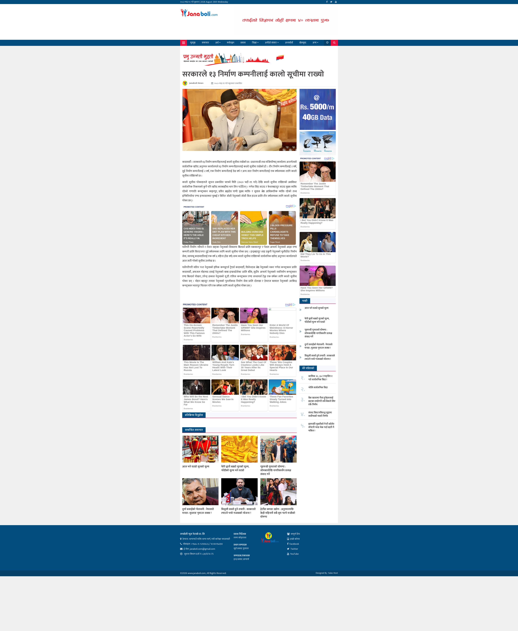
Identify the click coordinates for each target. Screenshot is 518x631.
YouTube (294, 554)
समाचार (205, 43)
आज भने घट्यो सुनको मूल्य (195, 466)
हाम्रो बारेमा (295, 539)
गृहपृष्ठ (192, 43)
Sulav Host (333, 573)
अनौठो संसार (271, 43)
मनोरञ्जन (230, 43)
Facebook (294, 544)
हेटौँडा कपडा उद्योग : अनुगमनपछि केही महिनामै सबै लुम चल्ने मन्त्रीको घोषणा (277, 513)
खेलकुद (302, 43)
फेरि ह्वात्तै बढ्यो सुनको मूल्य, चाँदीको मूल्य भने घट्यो (235, 468)
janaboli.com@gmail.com (202, 549)
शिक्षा (254, 43)
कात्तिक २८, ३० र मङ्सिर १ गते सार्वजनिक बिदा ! (320, 378)
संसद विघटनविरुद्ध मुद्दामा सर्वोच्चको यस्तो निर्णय (320, 414)
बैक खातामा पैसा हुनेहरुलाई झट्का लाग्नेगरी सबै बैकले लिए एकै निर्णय (321, 401)
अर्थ (217, 43)
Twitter (294, 549)
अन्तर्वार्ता (289, 43)
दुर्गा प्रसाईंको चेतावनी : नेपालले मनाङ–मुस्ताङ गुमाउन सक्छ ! (198, 511)
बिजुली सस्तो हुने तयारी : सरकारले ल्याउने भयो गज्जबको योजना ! (238, 511)
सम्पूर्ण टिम (295, 534)
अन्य (314, 43)
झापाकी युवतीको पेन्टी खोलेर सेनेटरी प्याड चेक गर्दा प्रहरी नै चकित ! (321, 427)
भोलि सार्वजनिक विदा (318, 388)
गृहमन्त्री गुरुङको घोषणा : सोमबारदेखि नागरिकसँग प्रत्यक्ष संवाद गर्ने (275, 470)
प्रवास (243, 43)
